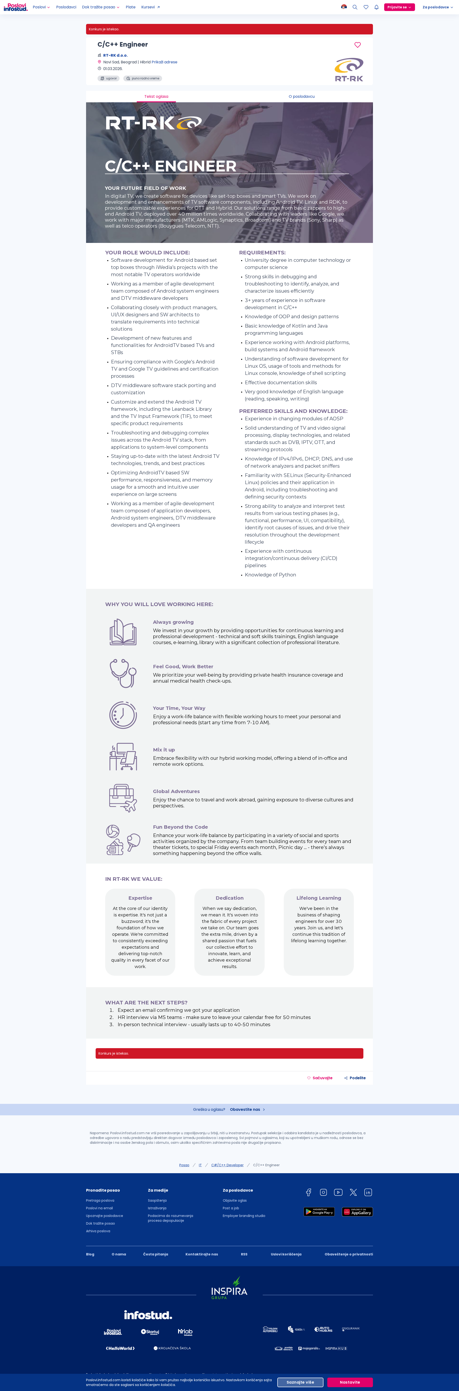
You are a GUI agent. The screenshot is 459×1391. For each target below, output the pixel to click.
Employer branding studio (244, 1215)
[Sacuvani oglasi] (366, 7)
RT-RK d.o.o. (115, 55)
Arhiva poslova (98, 1231)
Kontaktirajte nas (202, 1254)
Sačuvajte (323, 1078)
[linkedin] (368, 1193)
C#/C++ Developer (227, 1165)
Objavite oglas (235, 1200)
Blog (90, 1254)
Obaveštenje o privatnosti (349, 1254)
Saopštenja (157, 1200)
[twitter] (353, 1193)
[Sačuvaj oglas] (357, 45)
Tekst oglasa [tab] (156, 96)
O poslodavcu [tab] (302, 96)
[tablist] (229, 96)
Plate (131, 7)
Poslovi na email (99, 1208)
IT (200, 1165)
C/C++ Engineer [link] (266, 1165)
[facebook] (308, 1193)
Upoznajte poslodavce (104, 1215)
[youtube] (338, 1193)
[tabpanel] (229, 570)
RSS (244, 1254)
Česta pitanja (155, 1254)
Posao (184, 1165)
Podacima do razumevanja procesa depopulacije (170, 1218)
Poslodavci (66, 7)
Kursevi (148, 7)
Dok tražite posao (100, 1223)
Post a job (231, 1208)
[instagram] (323, 1193)
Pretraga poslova (100, 1200)
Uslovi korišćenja (286, 1254)
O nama (119, 1254)
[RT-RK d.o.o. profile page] (349, 69)
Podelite (358, 1078)
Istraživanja (157, 1208)
